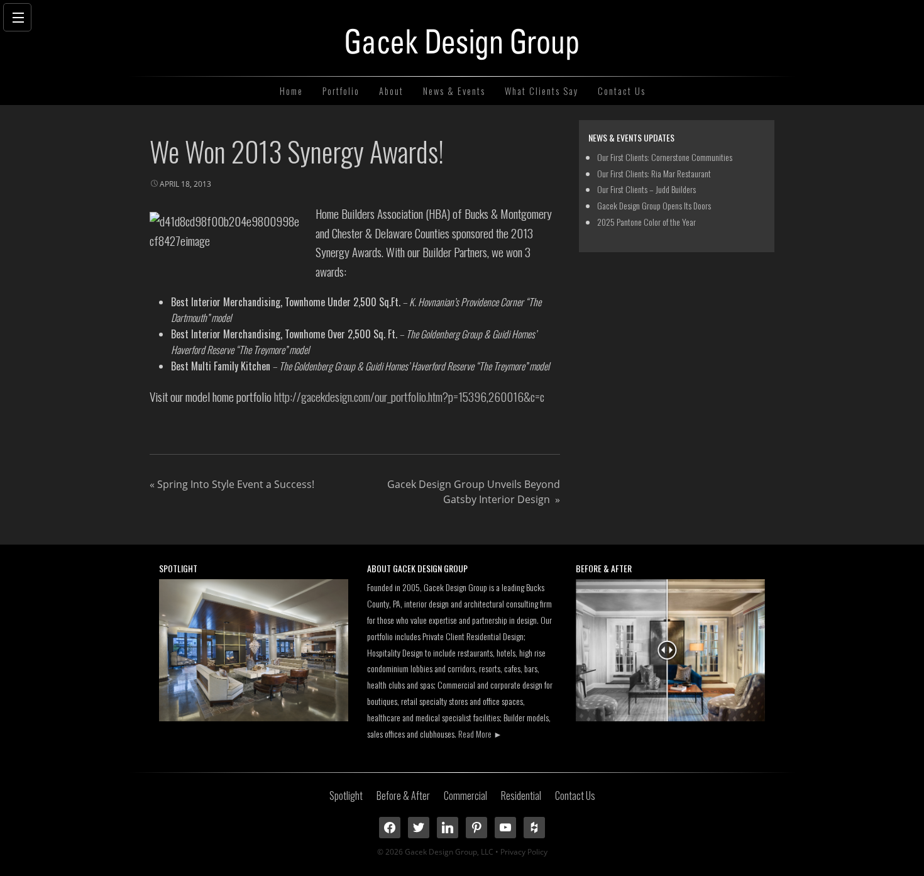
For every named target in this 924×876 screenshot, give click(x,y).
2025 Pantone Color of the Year (646, 221)
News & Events (454, 90)
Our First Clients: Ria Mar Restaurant (654, 173)
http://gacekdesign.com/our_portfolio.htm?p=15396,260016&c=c (409, 396)
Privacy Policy (523, 851)
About (391, 90)
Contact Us (622, 90)
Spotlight (346, 795)
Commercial (465, 795)
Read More (480, 733)
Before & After (403, 795)
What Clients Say (541, 90)
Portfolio (341, 90)
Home (291, 90)
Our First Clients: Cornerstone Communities (664, 157)
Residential (521, 795)
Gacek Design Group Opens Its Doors (654, 205)
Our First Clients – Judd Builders (646, 189)
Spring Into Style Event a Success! (232, 484)
